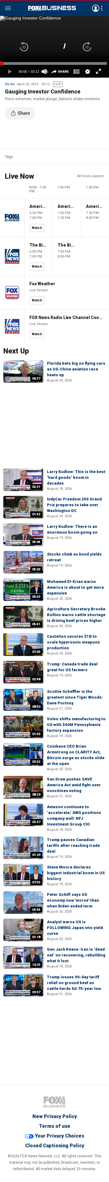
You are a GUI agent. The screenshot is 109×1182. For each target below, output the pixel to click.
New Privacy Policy (54, 1116)
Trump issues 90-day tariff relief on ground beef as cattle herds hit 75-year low (74, 983)
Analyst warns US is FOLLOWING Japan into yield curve (75, 928)
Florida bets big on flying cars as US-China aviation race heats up (76, 369)
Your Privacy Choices (59, 1136)
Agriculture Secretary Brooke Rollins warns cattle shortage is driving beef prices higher (76, 615)
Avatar (95, 8)
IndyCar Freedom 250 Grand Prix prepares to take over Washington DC (74, 505)
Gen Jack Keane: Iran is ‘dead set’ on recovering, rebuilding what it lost (76, 955)
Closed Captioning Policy (54, 1146)
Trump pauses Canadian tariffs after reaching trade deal (73, 845)
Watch (37, 228)
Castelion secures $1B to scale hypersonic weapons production (73, 642)
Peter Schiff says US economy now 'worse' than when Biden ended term (73, 900)
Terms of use (54, 1126)
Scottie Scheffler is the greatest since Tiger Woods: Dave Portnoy (75, 697)
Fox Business (52, 8)
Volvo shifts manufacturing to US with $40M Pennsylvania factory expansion (76, 725)
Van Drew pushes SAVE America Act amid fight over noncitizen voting (74, 785)
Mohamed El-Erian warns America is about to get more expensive (75, 587)
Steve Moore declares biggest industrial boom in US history (76, 873)
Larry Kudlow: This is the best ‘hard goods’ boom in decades (76, 477)
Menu (8, 8)
